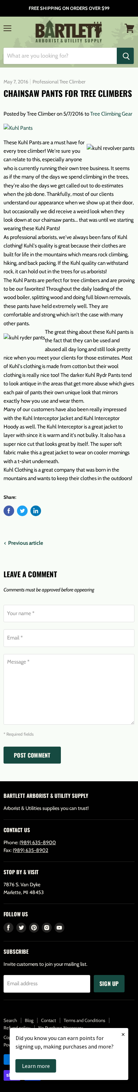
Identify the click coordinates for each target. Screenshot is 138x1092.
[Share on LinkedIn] (35, 511)
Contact (48, 1020)
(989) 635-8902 (30, 850)
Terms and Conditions (84, 1020)
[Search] (125, 56)
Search (10, 1020)
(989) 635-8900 (37, 842)
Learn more (36, 1065)
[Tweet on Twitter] (22, 511)
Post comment (32, 755)
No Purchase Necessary (60, 1027)
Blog (29, 1020)
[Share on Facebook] (9, 511)
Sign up (109, 983)
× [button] (123, 1034)
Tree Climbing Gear (111, 114)
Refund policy (17, 1027)
